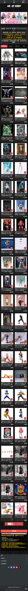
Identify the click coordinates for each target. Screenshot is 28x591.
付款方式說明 (3, 560)
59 (19, 523)
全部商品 (3, 558)
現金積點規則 (3, 563)
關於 (2, 555)
